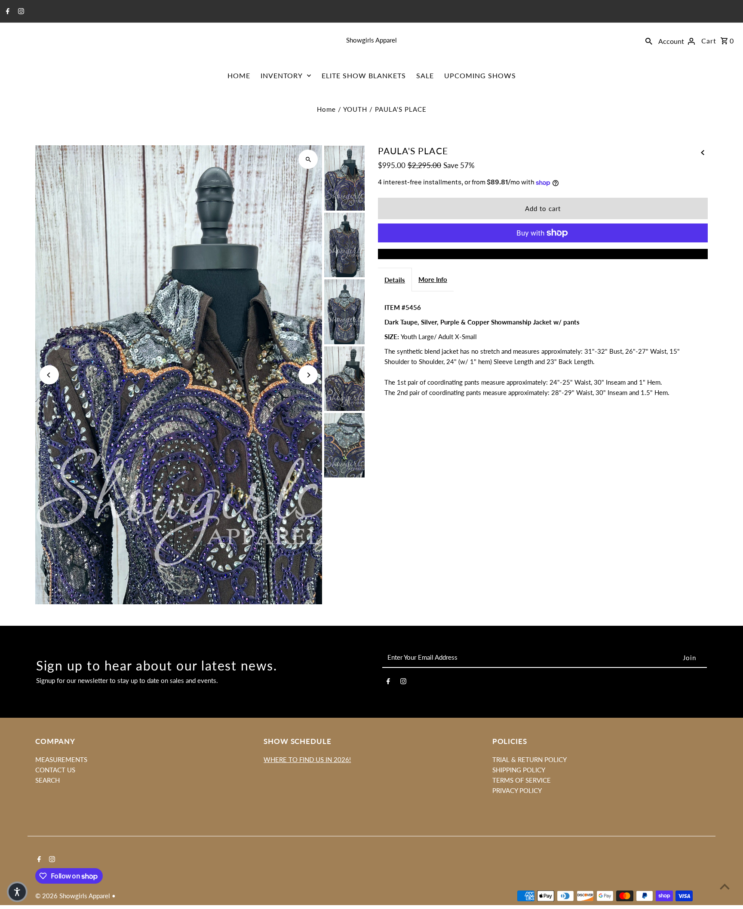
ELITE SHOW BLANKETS (364, 75)
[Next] (308, 375)
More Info (432, 279)
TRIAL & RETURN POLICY (529, 759)
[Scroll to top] (724, 886)
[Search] (648, 40)
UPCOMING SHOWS (480, 75)
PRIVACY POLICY (517, 790)
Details (394, 280)
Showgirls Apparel (371, 40)
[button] (17, 891)
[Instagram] (20, 11)
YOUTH (355, 109)
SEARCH (47, 780)
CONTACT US (55, 770)
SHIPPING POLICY (518, 770)
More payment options (543, 254)
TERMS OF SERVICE (521, 780)
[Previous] (49, 375)
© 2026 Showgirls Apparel (73, 896)
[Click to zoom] (308, 159)
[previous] (702, 151)
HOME (238, 75)
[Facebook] (6, 11)
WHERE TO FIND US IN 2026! (307, 759)
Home (326, 109)
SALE (425, 75)
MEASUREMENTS (61, 759)
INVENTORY (282, 75)
